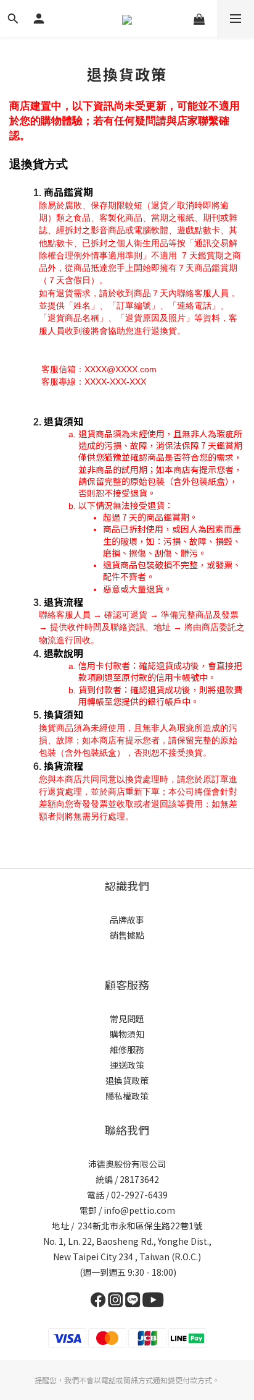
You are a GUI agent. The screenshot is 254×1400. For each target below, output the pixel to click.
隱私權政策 (127, 1096)
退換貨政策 (127, 1080)
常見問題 (127, 1018)
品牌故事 (127, 919)
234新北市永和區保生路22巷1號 (140, 1225)
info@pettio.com (139, 1210)
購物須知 (127, 1034)
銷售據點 (127, 935)
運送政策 (127, 1065)
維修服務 (127, 1049)
